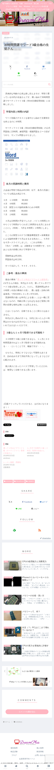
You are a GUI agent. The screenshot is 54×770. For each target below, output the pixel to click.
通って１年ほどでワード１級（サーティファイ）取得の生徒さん (13, 450)
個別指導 (14, 748)
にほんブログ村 (31, 417)
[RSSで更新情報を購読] (39, 530)
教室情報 (40, 752)
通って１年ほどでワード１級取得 (32, 279)
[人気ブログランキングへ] (13, 413)
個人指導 (40, 748)
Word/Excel (20, 481)
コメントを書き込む (27, 712)
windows (9, 481)
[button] (35, 74)
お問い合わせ (40, 755)
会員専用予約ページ (27, 759)
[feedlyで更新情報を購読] (14, 530)
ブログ (14, 755)
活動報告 (31, 481)
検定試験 (14, 752)
